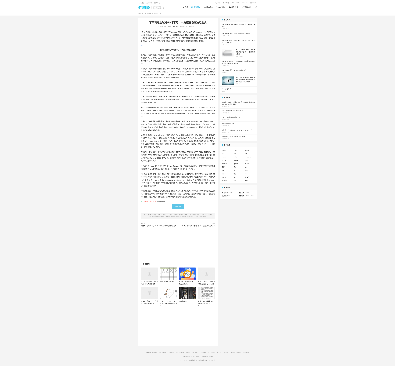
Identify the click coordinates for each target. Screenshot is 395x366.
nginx (224, 150)
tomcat (224, 180)
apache (236, 163)
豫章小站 (219, 352)
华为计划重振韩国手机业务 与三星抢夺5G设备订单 (198, 226)
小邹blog (187, 352)
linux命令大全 (180, 352)
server (247, 163)
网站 (223, 167)
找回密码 (157, 3)
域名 (235, 174)
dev (235, 180)
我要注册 (149, 3)
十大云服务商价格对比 (167, 282)
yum (235, 177)
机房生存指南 (183, 301)
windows (248, 157)
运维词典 (171, 352)
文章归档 (244, 3)
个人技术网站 (211, 352)
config (224, 174)
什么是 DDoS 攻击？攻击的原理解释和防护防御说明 (168, 303)
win (223, 170)
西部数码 (154, 352)
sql (246, 167)
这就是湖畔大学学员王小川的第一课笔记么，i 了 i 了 (206, 303)
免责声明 (226, 3)
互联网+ (156, 13)
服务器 (236, 160)
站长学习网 (246, 352)
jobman (226, 352)
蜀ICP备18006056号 (209, 360)
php (235, 153)
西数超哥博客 (144, 7)
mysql (224, 157)
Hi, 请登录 (141, 3)
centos (247, 150)
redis (246, 170)
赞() (178, 206)
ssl (246, 153)
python (224, 177)
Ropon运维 (203, 352)
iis (223, 153)
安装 (246, 180)
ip (234, 170)
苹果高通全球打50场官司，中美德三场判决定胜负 (178, 22)
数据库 (247, 177)
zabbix (236, 157)
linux (235, 150)
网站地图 (200, 360)
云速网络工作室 (163, 352)
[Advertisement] (178, 245)
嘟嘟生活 (238, 352)
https (224, 160)
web (246, 160)
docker (224, 163)
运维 (235, 167)
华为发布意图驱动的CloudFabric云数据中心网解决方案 (158, 226)
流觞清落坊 (195, 352)
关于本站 (217, 3)
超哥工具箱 (235, 3)
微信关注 (253, 3)
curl (246, 174)
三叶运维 (232, 352)
